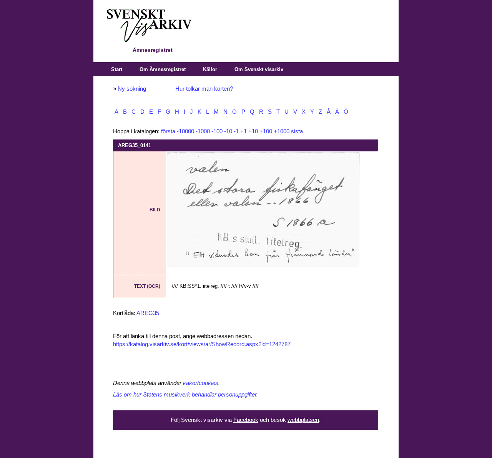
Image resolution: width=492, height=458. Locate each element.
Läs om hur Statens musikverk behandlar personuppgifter (184, 395)
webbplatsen (303, 420)
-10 (228, 131)
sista (297, 131)
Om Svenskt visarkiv (258, 69)
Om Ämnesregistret (163, 69)
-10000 (185, 131)
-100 (217, 131)
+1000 (281, 131)
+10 (253, 131)
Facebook (245, 420)
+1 (243, 131)
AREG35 (147, 313)
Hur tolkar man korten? (204, 89)
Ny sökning (132, 89)
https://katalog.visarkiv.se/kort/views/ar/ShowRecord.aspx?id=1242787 (202, 344)
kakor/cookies (200, 383)
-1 (236, 131)
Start (116, 69)
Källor (210, 69)
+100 (265, 131)
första (168, 131)
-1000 (203, 131)
